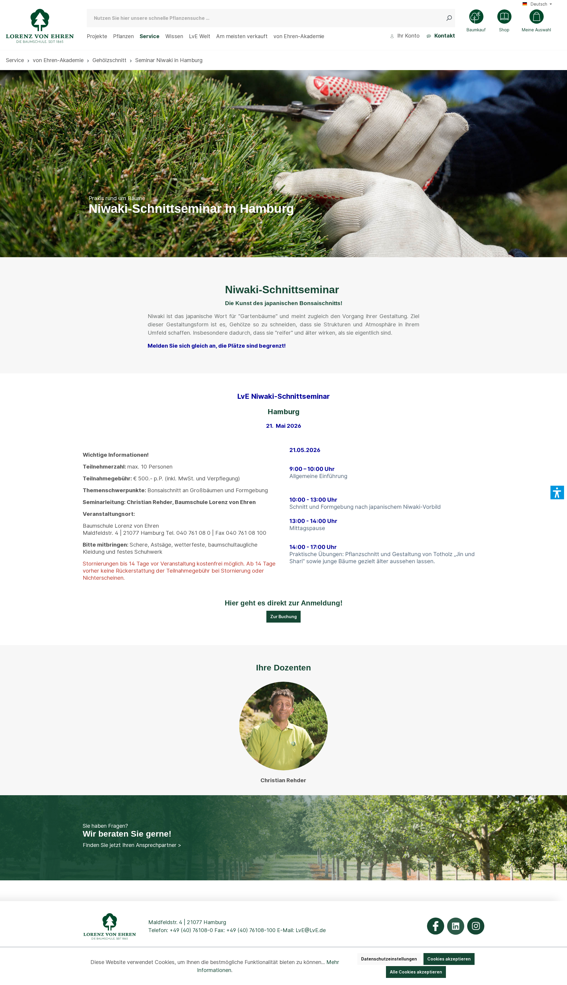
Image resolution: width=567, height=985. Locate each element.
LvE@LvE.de (311, 930)
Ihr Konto (408, 36)
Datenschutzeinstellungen (389, 958)
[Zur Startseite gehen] (40, 26)
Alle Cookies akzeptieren (416, 971)
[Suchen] (450, 18)
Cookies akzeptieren (449, 958)
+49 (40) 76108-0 (191, 930)
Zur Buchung (283, 616)
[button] (557, 492)
